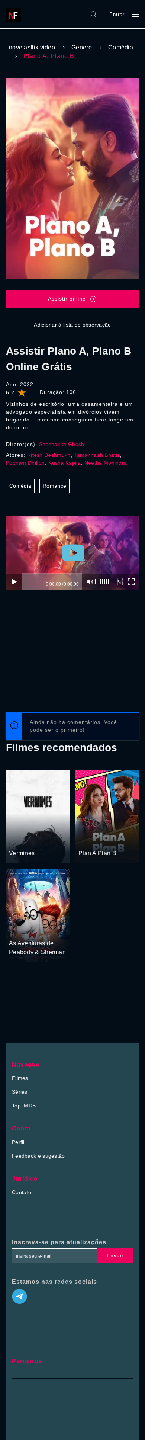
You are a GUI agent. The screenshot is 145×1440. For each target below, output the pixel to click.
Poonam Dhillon (25, 463)
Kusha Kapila (64, 463)
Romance (54, 486)
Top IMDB (24, 1106)
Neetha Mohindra (105, 463)
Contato (21, 1192)
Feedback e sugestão (38, 1156)
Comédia (120, 47)
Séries (20, 1092)
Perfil (18, 1142)
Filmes (20, 1078)
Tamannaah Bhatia (97, 455)
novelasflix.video (32, 47)
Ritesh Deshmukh (49, 455)
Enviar (115, 1255)
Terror (16, 839)
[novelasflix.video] (15, 14)
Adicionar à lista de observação (72, 325)
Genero (81, 47)
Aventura (45, 929)
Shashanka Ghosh (61, 444)
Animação (21, 929)
